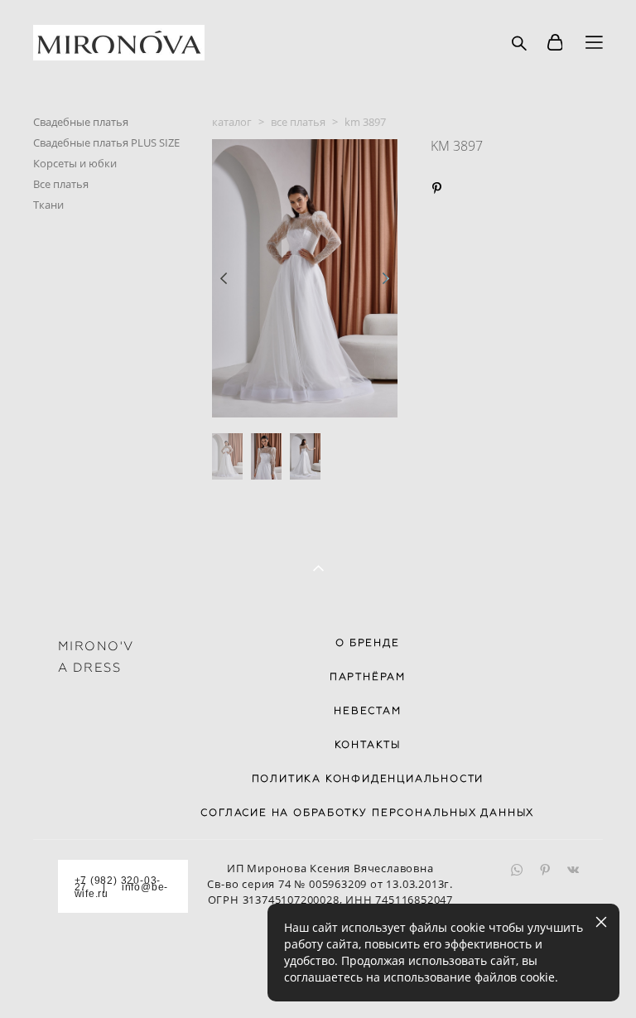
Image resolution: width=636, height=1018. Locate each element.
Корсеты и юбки (75, 163)
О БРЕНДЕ (367, 643)
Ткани (48, 204)
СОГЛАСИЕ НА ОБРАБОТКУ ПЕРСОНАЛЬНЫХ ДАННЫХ (367, 812)
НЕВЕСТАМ (367, 710)
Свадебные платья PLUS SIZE (106, 142)
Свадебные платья (80, 121)
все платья (298, 121)
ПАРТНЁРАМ (368, 677)
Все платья (61, 183)
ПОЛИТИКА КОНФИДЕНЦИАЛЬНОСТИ (368, 778)
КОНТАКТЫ (368, 744)
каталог (232, 121)
